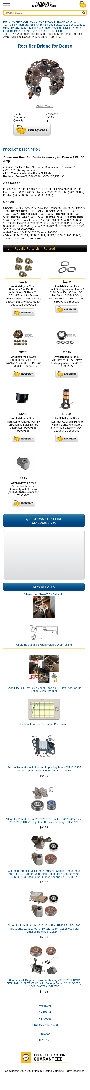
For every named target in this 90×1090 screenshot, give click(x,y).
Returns (45, 1018)
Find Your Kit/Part (45, 1024)
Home (6, 21)
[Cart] (83, 4)
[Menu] (6, 5)
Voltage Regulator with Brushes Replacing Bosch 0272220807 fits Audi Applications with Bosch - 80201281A (44, 769)
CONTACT (45, 1006)
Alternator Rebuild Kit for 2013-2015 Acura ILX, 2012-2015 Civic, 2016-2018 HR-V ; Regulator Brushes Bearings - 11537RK (44, 821)
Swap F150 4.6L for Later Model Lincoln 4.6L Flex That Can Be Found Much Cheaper (44, 690)
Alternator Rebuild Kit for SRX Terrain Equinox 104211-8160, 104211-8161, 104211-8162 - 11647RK (43, 30)
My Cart (45, 1040)
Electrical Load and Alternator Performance (44, 724)
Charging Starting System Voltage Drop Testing (44, 644)
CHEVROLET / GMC (25, 21)
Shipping (45, 1012)
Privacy (45, 1033)
